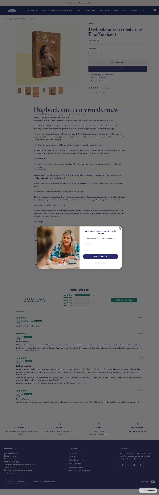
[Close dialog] (119, 229)
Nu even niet (100, 263)
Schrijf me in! (101, 256)
